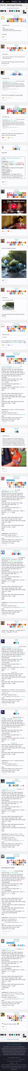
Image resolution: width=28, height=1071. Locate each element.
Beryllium (12, 1063)
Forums (8, 1)
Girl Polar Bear (16, 323)
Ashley (3, 717)
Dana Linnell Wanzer (7, 366)
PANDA (15, 82)
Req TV (14, 163)
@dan (22, 342)
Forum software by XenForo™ (14, 1057)
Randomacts (16, 16)
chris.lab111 (12, 161)
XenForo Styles (18, 1061)
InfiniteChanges (16, 854)
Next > (24, 12)
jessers (16, 106)
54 (12, 10)
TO (3, 164)
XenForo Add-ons (10, 1061)
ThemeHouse (22, 1059)
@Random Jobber (13, 342)
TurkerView (23, 414)
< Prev (2, 10)
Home (3, 1)
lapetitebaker (17, 939)
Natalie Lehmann (6, 557)
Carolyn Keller (5, 789)
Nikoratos (16, 428)
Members (14, 1)
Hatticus (16, 45)
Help (17, 1063)
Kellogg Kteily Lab (6, 646)
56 (16, 10)
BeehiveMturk (5, 81)
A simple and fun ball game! (12, 158)
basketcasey (16, 550)
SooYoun (4, 871)
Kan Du (16, 145)
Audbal (16, 779)
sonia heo (4, 490)
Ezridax (16, 71)
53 (9, 10)
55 (14, 10)
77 (23, 10)
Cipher (16, 639)
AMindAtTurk (16, 353)
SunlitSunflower (16, 1012)
